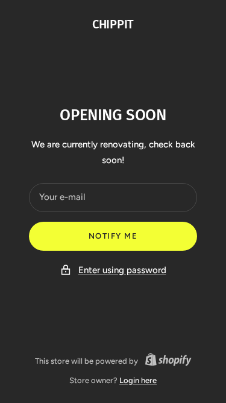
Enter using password (122, 270)
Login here (138, 380)
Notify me (113, 235)
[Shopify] (165, 361)
